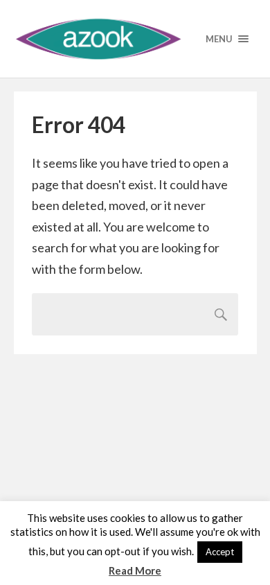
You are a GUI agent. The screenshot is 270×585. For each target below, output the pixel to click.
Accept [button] (220, 551)
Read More (135, 570)
